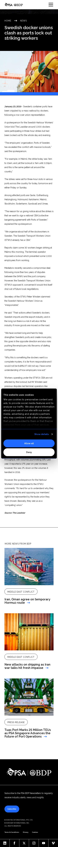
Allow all (29, 443)
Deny (29, 452)
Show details (41, 434)
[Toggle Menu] (50, 5)
